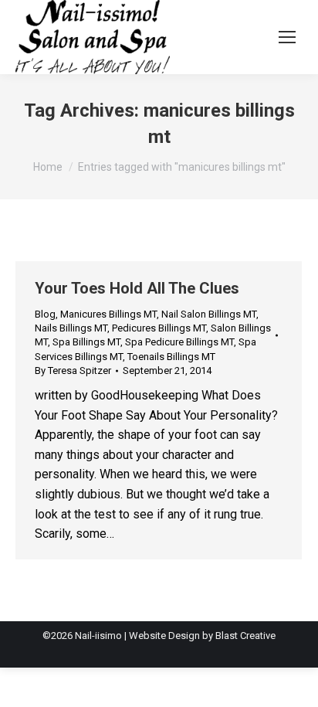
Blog (45, 314)
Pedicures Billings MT (159, 328)
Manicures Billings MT (108, 314)
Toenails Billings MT (171, 356)
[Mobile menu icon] (287, 37)
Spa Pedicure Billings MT (179, 342)
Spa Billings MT (86, 342)
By (73, 370)
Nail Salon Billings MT (208, 314)
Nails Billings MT (71, 328)
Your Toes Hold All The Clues (137, 288)
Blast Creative (245, 635)
